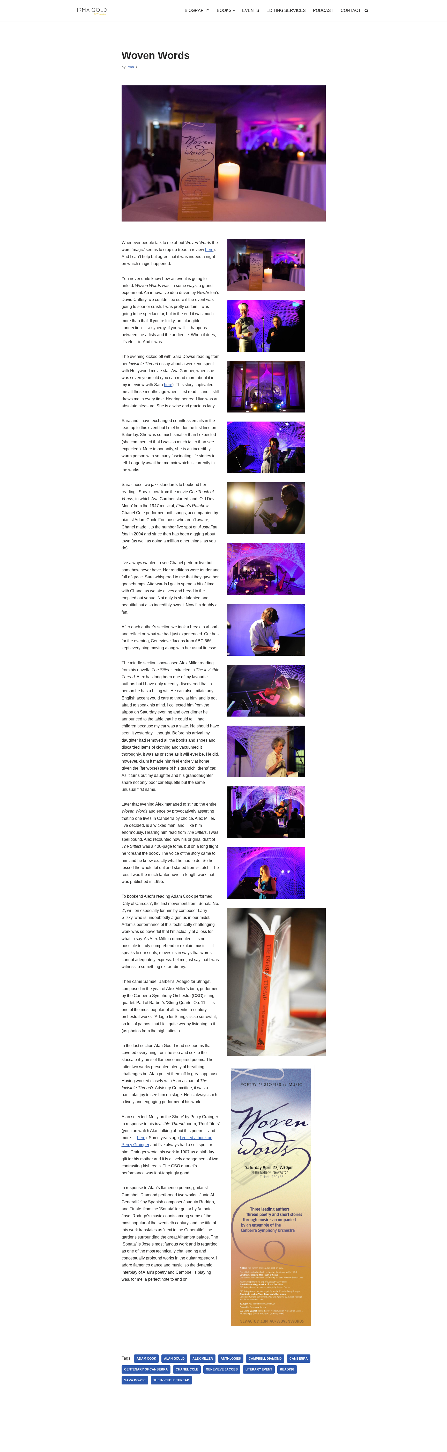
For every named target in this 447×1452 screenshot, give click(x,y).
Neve (81, 1445)
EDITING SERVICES (286, 10)
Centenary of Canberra (146, 1369)
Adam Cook (146, 1358)
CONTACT (351, 10)
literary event (258, 1369)
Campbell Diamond (265, 1358)
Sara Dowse (135, 1380)
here (209, 249)
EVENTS (250, 10)
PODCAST (323, 10)
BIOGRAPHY (197, 10)
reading (287, 1369)
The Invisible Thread (171, 1380)
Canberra (298, 1358)
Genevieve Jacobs (222, 1369)
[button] (234, 11)
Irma (130, 67)
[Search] (366, 10)
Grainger (141, 1145)
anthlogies (231, 1358)
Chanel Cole (187, 1369)
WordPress (122, 1445)
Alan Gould (174, 1358)
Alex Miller (202, 1358)
